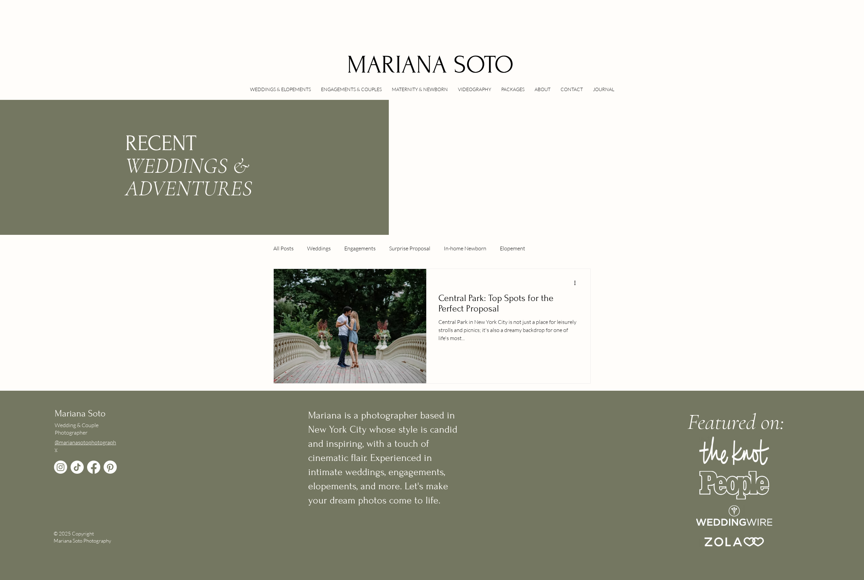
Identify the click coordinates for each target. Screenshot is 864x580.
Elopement (512, 248)
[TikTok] (77, 467)
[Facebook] (93, 467)
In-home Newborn (465, 248)
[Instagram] (60, 467)
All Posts (283, 248)
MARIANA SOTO (430, 65)
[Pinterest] (110, 467)
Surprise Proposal (409, 248)
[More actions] (577, 283)
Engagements (360, 248)
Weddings (319, 248)
